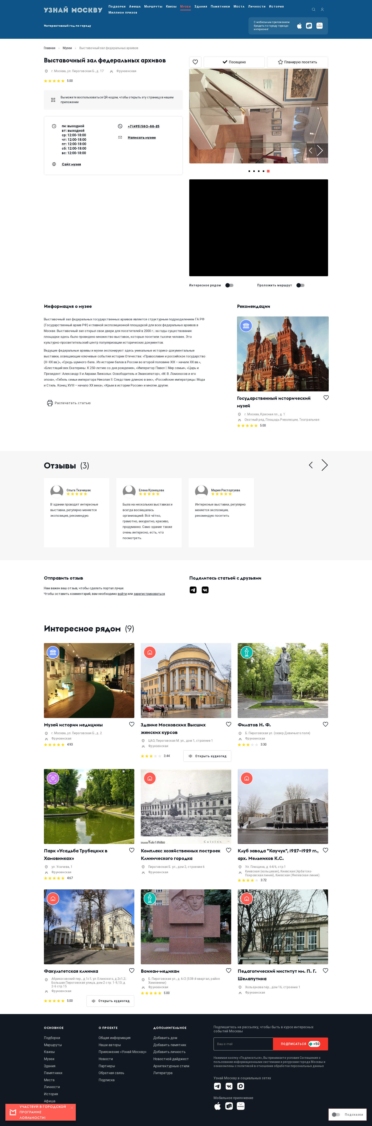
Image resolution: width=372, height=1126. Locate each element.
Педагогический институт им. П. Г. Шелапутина (278, 975)
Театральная (309, 419)
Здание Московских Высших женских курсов (174, 728)
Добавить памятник (169, 1045)
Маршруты (153, 6)
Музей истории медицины (73, 725)
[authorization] (322, 9)
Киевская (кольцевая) (262, 871)
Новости (106, 1059)
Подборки (117, 6)
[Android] (309, 26)
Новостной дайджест (171, 1059)
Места (239, 6)
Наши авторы (110, 1045)
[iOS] (299, 26)
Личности (257, 6)
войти (122, 594)
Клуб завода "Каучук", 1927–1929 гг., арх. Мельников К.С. (279, 854)
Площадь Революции (282, 419)
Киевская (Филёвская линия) (297, 875)
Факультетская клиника (71, 971)
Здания (200, 6)
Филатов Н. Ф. (254, 725)
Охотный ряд (254, 419)
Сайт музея (71, 164)
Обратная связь (111, 1073)
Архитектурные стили (171, 1066)
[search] (314, 9)
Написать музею (142, 137)
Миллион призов (122, 12)
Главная (49, 48)
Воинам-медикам (160, 971)
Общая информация (114, 1038)
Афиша (135, 6)
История (276, 6)
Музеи (185, 6)
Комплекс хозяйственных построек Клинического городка (181, 854)
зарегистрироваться (149, 594)
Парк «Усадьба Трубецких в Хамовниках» (76, 854)
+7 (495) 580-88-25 (144, 126)
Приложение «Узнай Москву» (123, 1052)
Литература (162, 1073)
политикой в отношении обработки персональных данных (280, 1066)
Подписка (107, 1080)
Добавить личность (169, 1052)
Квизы (171, 6)
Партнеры (107, 1066)
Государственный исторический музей (274, 402)
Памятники (220, 6)
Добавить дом (165, 1038)
